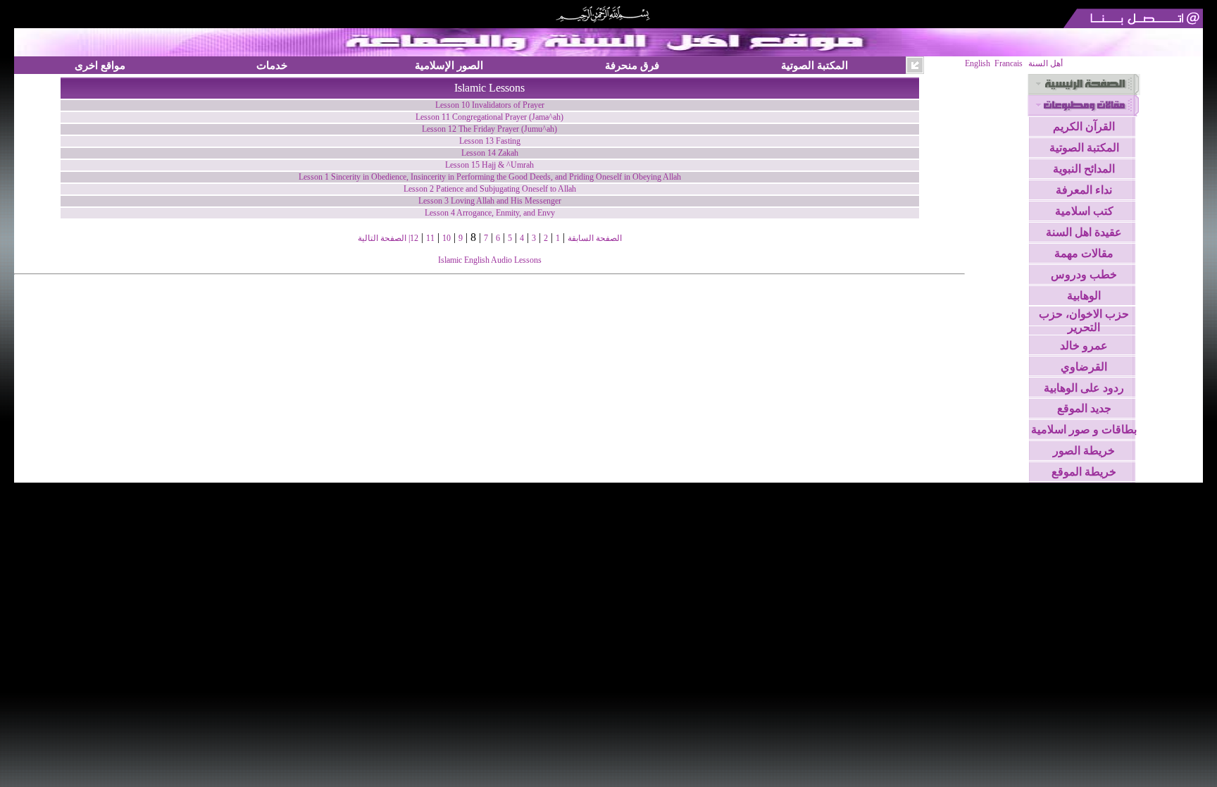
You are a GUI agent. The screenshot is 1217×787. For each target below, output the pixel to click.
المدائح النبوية (1084, 169)
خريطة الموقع (1083, 472)
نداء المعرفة (1084, 190)
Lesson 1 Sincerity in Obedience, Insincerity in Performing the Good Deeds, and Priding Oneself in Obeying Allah (490, 177)
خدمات (271, 65)
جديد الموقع (1084, 408)
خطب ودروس (1084, 274)
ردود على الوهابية (1084, 388)
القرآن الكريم (1084, 126)
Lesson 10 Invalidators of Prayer (489, 105)
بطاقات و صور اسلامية (1084, 429)
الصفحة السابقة (595, 238)
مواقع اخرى (100, 65)
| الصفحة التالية (384, 238)
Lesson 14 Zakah (489, 153)
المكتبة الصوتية (814, 65)
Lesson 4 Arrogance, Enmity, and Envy (490, 213)
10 (446, 238)
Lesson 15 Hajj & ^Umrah (489, 165)
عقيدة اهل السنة (1084, 232)
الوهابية (1084, 296)
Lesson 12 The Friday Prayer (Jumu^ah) (489, 129)
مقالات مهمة (1083, 253)
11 (430, 238)
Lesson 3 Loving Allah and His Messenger (489, 201)
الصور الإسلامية (449, 65)
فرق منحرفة (632, 65)
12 (414, 238)
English (977, 63)
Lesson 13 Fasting (489, 141)
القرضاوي (1084, 367)
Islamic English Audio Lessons (490, 260)
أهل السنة (1045, 63)
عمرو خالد (1084, 346)
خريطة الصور (1084, 451)
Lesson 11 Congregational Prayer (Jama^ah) (489, 117)
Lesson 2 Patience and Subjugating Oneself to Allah (490, 189)
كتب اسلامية (1084, 211)
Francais (1008, 63)
